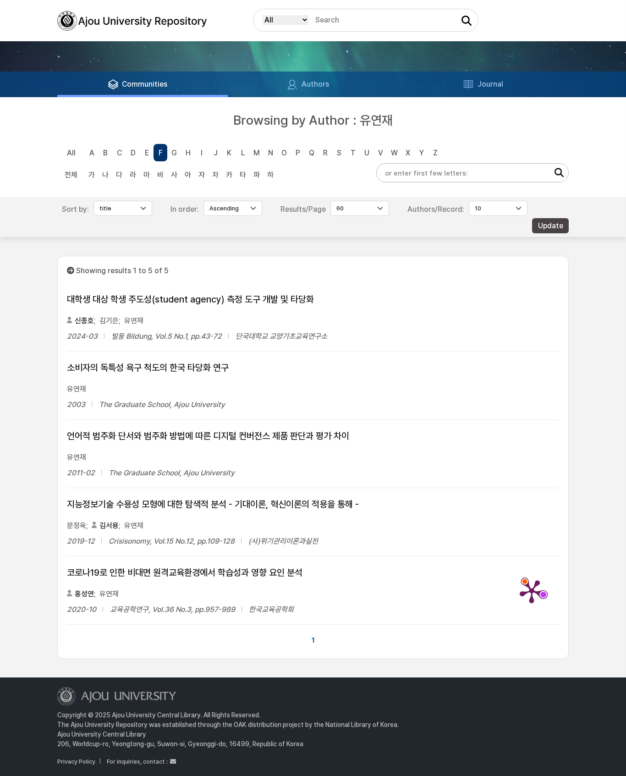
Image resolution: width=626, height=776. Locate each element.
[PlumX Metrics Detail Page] (531, 590)
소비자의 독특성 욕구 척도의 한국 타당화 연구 (148, 367)
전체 (71, 175)
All (71, 153)
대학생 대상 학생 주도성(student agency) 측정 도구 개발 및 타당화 (190, 299)
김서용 (109, 525)
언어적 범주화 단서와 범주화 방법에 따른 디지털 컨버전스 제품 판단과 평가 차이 (208, 435)
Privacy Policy (76, 761)
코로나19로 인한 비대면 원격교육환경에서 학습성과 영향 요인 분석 (184, 572)
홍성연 (84, 593)
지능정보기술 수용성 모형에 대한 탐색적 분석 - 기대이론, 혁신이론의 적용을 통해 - (213, 504)
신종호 (84, 320)
